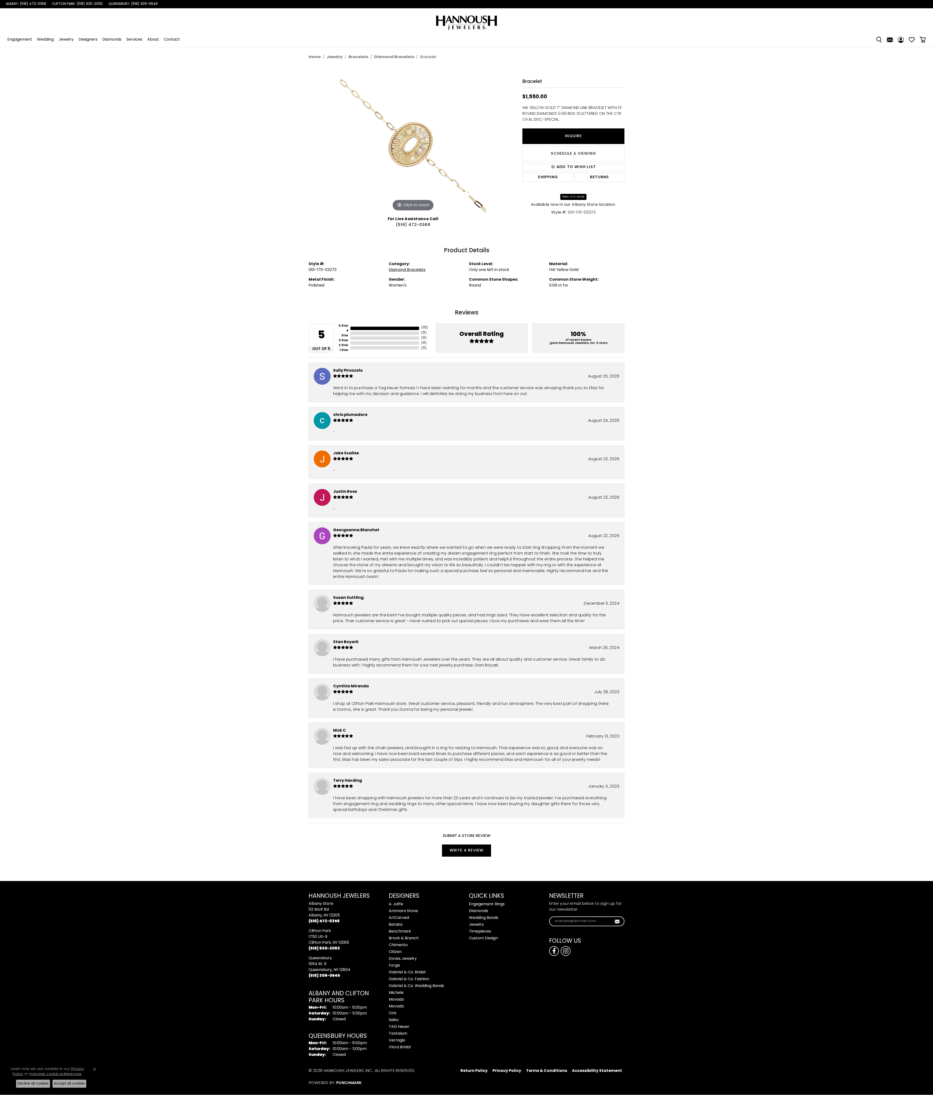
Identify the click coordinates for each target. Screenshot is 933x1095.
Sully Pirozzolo (348, 371)
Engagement (19, 39)
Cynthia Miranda (351, 686)
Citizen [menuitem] (395, 952)
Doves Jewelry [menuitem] (403, 959)
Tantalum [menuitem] (398, 1034)
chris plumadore (350, 415)
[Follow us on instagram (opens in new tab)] (565, 951)
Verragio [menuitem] (397, 1040)
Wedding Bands (483, 918)
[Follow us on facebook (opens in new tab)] (554, 951)
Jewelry (66, 39)
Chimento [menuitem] (398, 945)
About (153, 39)
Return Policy (474, 1071)
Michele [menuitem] (396, 993)
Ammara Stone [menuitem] (403, 911)
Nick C (339, 731)
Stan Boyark (346, 642)
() (424, 327)
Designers (87, 39)
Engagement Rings (487, 904)
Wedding (45, 39)
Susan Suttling (348, 598)
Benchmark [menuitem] (400, 931)
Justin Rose (345, 492)
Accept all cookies (69, 1083)
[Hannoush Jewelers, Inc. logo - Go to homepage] (466, 20)
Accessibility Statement (597, 1071)
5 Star (343, 325)
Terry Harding (347, 781)
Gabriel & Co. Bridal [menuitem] (407, 972)
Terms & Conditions (546, 1071)
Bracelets (358, 57)
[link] (25, 4)
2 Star (343, 345)
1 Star (343, 350)
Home (315, 57)
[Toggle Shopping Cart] (922, 40)
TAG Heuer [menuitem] (399, 1027)
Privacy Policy (506, 1071)
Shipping (548, 177)
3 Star (343, 340)
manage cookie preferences (55, 1074)
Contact (172, 39)
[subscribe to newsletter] (617, 921)
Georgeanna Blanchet (356, 530)
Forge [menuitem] (394, 965)
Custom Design (483, 938)
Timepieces (480, 931)
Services (134, 39)
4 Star (344, 333)
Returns (599, 177)
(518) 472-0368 (413, 225)
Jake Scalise (346, 453)
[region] (413, 139)
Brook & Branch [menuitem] (404, 938)
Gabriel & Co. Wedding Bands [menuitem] (416, 986)
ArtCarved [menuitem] (399, 918)
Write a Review (466, 850)
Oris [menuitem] (392, 1013)
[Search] (878, 40)
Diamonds (111, 39)
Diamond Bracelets (394, 57)
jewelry (335, 57)
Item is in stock (573, 197)
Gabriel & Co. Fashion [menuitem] (409, 979)
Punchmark (349, 1083)
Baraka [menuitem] (395, 925)
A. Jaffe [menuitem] (396, 904)
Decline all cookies (33, 1083)
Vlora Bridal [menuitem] (400, 1047)
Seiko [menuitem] (394, 1020)
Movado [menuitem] (396, 999)
